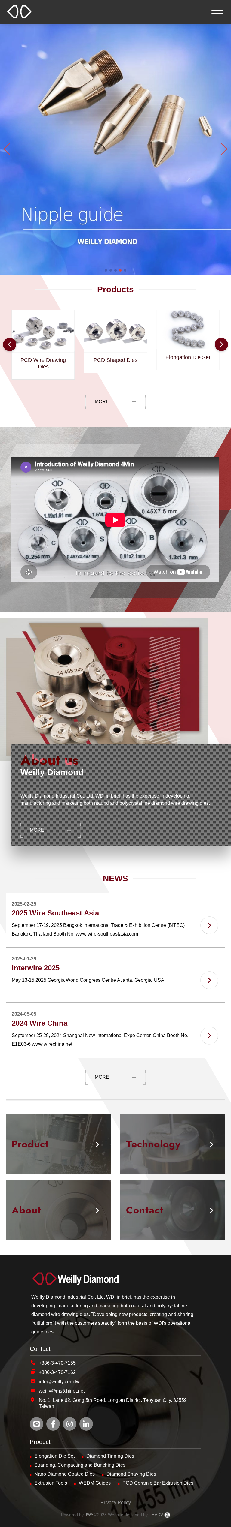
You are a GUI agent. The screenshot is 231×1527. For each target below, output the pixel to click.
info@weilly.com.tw (59, 1381)
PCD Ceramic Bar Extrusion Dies (157, 1483)
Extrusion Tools (50, 1483)
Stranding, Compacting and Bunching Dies (79, 1465)
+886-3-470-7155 (57, 1363)
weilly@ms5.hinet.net (62, 1390)
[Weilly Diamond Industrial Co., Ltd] (115, 1279)
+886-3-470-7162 (57, 1372)
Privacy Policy (115, 1502)
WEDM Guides (95, 1483)
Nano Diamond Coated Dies (64, 1474)
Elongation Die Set (54, 1456)
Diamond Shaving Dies (131, 1474)
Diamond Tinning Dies (110, 1456)
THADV (156, 1514)
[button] (106, 270)
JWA (88, 1514)
